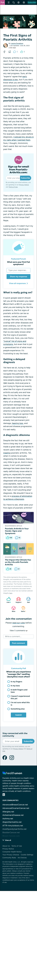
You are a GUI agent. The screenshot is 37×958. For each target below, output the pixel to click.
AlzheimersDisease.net (13, 815)
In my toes (15, 686)
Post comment (18, 643)
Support (17, 600)
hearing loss (17, 423)
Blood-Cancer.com (11, 836)
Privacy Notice (24, 185)
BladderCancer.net (11, 832)
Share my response (18, 276)
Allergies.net (8, 812)
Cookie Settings (27, 855)
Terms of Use (13, 187)
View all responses (17, 283)
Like (8, 600)
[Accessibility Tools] (18, 2)
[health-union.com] (12, 773)
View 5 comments (18, 630)
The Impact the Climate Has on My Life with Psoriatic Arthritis (18, 562)
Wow (12, 609)
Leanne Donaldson (17, 43)
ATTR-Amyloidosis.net (12, 825)
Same (22, 609)
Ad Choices (22, 858)
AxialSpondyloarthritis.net (14, 829)
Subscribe (32, 2)
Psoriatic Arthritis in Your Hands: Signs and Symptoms (17, 531)
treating (7, 453)
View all (8, 840)
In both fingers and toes (19, 691)
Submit (18, 715)
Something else (18, 709)
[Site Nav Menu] (8, 2)
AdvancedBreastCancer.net (15, 804)
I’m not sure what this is (20, 703)
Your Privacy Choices (10, 855)
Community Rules (9, 858)
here (10, 593)
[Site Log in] (23, 2)
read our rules (18, 623)
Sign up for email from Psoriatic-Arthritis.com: (18, 169)
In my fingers (16, 682)
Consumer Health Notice (12, 852)
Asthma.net (7, 818)
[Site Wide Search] (13, 2)
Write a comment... (13, 636)
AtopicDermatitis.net (12, 822)
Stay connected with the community (14, 734)
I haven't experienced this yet (20, 697)
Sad (27, 600)
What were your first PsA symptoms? (18, 263)
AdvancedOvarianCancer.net (15, 808)
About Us (6, 846)
